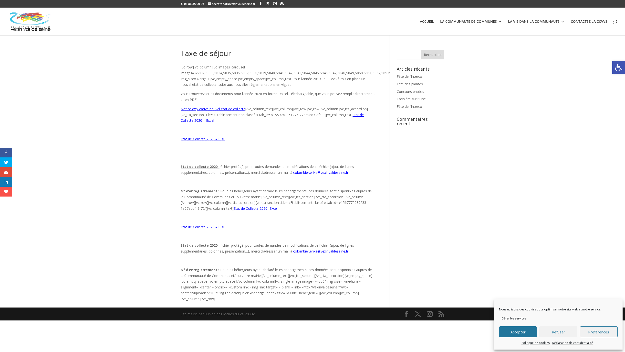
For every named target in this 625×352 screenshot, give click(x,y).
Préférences (598, 332)
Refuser (558, 332)
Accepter (518, 332)
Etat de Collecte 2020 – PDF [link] (203, 139)
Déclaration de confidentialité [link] (572, 343)
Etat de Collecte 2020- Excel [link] (256, 208)
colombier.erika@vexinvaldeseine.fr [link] (320, 172)
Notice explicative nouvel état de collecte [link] (213, 109)
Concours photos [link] (410, 91)
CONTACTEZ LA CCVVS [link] (589, 22)
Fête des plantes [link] (410, 84)
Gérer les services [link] (513, 318)
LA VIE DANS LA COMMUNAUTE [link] (534, 22)
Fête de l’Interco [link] (409, 76)
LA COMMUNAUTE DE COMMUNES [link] (468, 22)
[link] (618, 67)
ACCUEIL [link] (427, 22)
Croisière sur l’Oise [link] (411, 99)
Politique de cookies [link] (535, 343)
